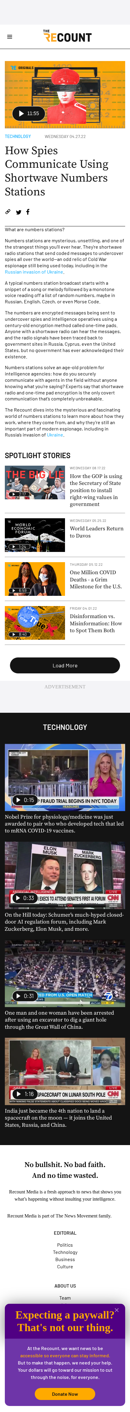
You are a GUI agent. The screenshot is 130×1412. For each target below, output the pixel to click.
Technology (18, 136)
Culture (65, 1266)
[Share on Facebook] (27, 213)
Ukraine (55, 434)
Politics (65, 1245)
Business (65, 1259)
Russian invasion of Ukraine (34, 271)
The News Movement (76, 1215)
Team (65, 1297)
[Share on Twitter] (18, 213)
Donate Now (65, 1394)
